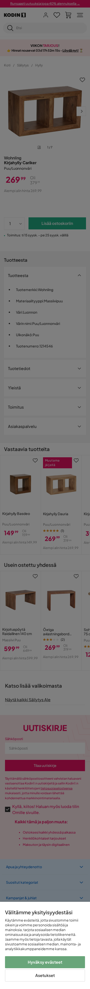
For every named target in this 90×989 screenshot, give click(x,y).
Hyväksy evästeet (45, 962)
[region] (45, 945)
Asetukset (45, 975)
